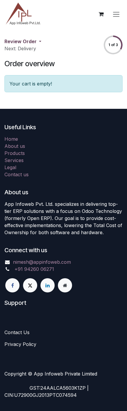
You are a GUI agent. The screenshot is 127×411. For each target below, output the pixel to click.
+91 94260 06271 (34, 269)
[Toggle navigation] (116, 14)
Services (14, 160)
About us (14, 146)
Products (14, 153)
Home (11, 139)
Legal (10, 167)
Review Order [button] (21, 41)
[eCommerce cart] (101, 14)
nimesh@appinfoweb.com (42, 262)
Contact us (16, 174)
